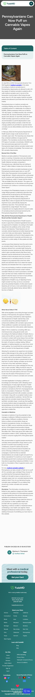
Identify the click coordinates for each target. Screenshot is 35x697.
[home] (7, 3)
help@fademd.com (17, 605)
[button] (31, 4)
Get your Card (18, 577)
